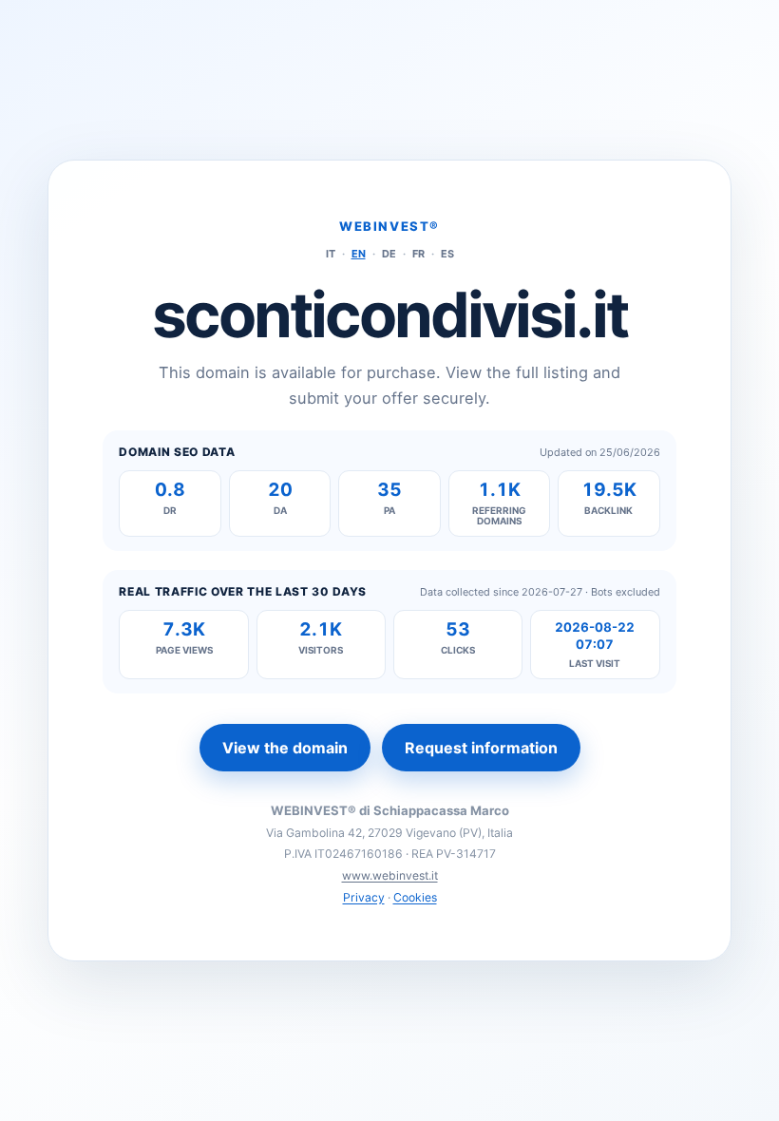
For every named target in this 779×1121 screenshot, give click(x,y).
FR (418, 253)
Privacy (364, 897)
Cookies (415, 897)
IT (330, 253)
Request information (481, 747)
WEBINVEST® (389, 226)
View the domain (285, 747)
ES (447, 253)
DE (389, 253)
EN (359, 253)
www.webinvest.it (390, 875)
